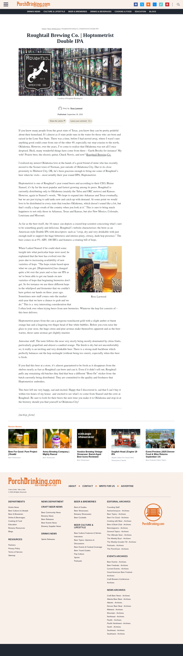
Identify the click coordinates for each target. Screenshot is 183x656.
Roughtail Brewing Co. (98, 154)
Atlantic (114, 458)
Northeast (111, 616)
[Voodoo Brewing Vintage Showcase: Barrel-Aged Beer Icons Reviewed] (91, 438)
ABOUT (72, 486)
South (109, 627)
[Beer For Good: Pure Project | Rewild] (22, 438)
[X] (142, 4)
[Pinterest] (167, 4)
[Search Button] (177, 4)
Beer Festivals (151, 460)
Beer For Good (113, 517)
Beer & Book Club (114, 524)
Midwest (110, 609)
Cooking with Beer (114, 521)
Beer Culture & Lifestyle (18, 511)
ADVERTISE (127, 486)
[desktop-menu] (6, 4)
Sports (123, 460)
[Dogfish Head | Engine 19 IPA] (125, 438)
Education (140, 11)
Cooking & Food (123, 11)
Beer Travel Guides (82, 550)
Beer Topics (162, 460)
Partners (12, 545)
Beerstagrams (113, 528)
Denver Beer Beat (114, 606)
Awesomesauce (113, 511)
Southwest (111, 634)
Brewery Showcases (82, 514)
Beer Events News (49, 523)
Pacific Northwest (114, 623)
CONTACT (87, 486)
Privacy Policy (14, 548)
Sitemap (11, 555)
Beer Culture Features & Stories (87, 533)
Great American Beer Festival (119, 572)
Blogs (152, 11)
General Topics (113, 531)
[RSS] (148, 4)
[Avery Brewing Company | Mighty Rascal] (57, 438)
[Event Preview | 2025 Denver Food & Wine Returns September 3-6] (160, 438)
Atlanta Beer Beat (114, 599)
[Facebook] (136, 4)
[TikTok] (161, 4)
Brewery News (47, 516)
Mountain (111, 613)
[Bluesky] (155, 4)
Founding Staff (113, 507)
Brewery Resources (16, 528)
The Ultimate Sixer (115, 535)
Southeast (111, 630)
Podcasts (78, 561)
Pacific (110, 620)
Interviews (78, 536)
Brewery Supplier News (51, 526)
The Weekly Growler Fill (117, 542)
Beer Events (112, 562)
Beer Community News (51, 512)
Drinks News (33, 11)
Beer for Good (123, 458)
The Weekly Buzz (114, 538)
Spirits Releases (48, 539)
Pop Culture (79, 554)
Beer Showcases (54, 29)
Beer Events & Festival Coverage (88, 547)
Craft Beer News (114, 596)
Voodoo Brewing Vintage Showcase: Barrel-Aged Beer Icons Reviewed (89, 454)
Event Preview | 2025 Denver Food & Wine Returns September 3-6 (160, 454)
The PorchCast (113, 549)
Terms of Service (15, 552)
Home (44, 29)
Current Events (113, 569)
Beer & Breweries (77, 11)
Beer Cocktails (80, 517)
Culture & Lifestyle (54, 11)
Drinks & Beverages (100, 11)
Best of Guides (80, 507)
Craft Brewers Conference (118, 579)
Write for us (107, 486)
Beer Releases (47, 519)
